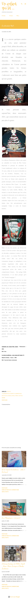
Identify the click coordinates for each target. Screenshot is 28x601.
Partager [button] (4, 400)
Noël (13, 395)
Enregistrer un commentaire (10, 489)
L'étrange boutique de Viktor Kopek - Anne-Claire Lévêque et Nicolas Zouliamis (13, 566)
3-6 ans (11, 15)
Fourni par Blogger (15, 596)
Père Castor (18, 395)
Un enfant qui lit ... (9, 6)
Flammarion (17, 393)
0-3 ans (3, 15)
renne (3, 397)
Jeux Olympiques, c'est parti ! (11, 518)
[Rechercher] (22, 3)
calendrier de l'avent (8, 393)
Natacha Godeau (7, 395)
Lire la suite (5, 491)
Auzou (9, 391)
